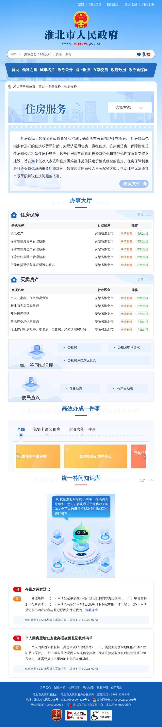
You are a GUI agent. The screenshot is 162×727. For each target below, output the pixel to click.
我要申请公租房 (46, 429)
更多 (140, 214)
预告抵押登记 (19, 313)
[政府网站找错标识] (76, 715)
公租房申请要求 (129, 347)
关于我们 (45, 687)
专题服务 (54, 86)
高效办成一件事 (81, 408)
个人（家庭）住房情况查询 (29, 298)
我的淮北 (113, 4)
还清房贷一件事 (82, 429)
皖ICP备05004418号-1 (75, 699)
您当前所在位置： (26, 86)
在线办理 (142, 233)
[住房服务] (46, 109)
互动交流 (100, 70)
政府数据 (118, 70)
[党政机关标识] (57, 715)
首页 (15, 70)
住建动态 (76, 388)
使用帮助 (116, 687)
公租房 (72, 347)
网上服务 (82, 70)
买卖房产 (29, 279)
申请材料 (126, 233)
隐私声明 (102, 687)
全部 (21, 429)
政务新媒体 (138, 70)
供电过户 (16, 233)
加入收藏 (130, 4)
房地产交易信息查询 (24, 321)
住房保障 (29, 214)
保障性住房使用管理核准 (27, 249)
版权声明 (59, 687)
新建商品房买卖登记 (24, 306)
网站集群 (95, 4)
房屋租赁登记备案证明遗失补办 (32, 265)
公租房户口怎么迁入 (82, 360)
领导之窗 (29, 70)
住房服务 (70, 86)
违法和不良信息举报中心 (87, 704)
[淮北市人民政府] (81, 37)
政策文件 (132, 183)
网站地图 (148, 4)
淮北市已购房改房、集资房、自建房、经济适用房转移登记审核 (54, 329)
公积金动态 (125, 388)
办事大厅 (81, 200)
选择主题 (123, 107)
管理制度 (73, 687)
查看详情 (91, 610)
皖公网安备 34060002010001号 (116, 699)
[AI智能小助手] (81, 533)
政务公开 (65, 70)
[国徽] (81, 19)
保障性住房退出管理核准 (27, 257)
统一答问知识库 (81, 478)
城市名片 (47, 70)
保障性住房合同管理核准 (27, 241)
